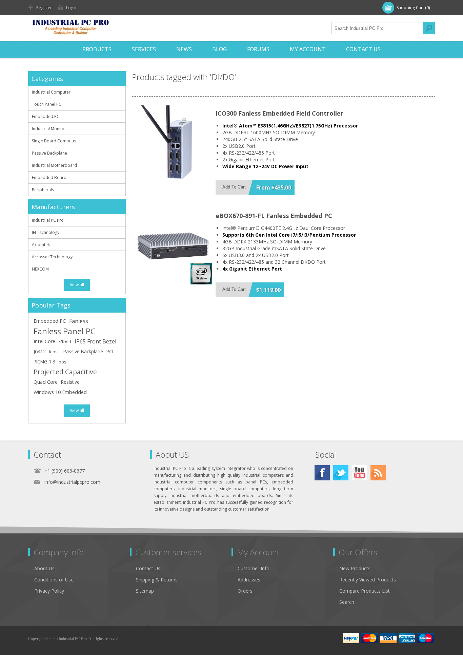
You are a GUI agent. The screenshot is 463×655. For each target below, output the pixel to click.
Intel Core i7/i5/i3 (52, 341)
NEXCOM (40, 269)
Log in (72, 8)
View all (77, 284)
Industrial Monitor (49, 129)
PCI (109, 351)
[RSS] (378, 472)
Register (44, 8)
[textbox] (377, 28)
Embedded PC (45, 116)
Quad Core (46, 382)
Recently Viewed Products (367, 579)
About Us (44, 568)
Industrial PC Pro (48, 220)
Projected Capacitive (65, 371)
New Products (354, 568)
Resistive (70, 382)
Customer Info (253, 568)
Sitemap (145, 591)
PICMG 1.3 (44, 361)
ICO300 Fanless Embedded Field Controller (279, 113)
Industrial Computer (51, 92)
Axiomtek (41, 244)
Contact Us (148, 568)
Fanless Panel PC (65, 331)
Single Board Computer (54, 141)
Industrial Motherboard (54, 165)
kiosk (54, 352)
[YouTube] (359, 472)
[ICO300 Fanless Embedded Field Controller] (173, 143)
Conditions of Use (54, 579)
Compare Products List (364, 591)
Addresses (249, 579)
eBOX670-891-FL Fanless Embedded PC (274, 216)
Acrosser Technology (52, 257)
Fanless (78, 321)
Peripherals (43, 190)
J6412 (40, 351)
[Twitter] (340, 472)
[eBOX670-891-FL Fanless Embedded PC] (173, 245)
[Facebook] (322, 472)
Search (429, 28)
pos (62, 362)
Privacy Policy (49, 591)
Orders (245, 591)
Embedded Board (49, 177)
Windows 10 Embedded (60, 392)
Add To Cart (234, 187)
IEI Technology (45, 232)
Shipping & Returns (157, 579)
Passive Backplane (49, 153)
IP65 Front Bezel (95, 341)
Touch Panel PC (46, 104)
